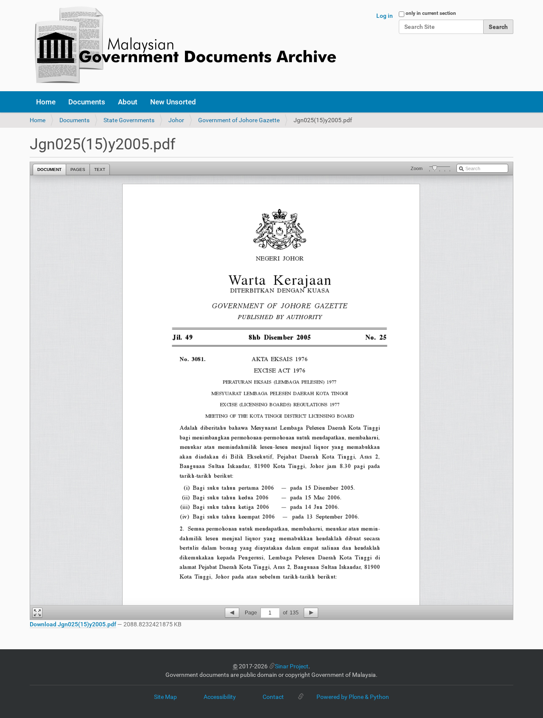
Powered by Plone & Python (352, 696)
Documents (86, 102)
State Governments (129, 120)
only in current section (431, 13)
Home (46, 102)
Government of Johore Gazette (239, 120)
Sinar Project (291, 666)
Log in (384, 15)
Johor (176, 120)
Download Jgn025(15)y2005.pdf (73, 624)
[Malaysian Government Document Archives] (183, 45)
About (127, 102)
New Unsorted (173, 102)
